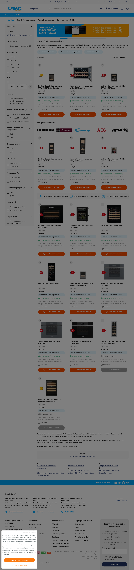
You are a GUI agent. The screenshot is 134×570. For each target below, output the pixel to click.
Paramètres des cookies (19, 565)
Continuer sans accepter (29, 533)
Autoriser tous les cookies (19, 560)
